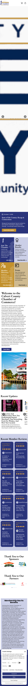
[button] (22, 3)
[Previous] (2, 116)
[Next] (25, 116)
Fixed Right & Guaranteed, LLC (6, 445)
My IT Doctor (20, 444)
